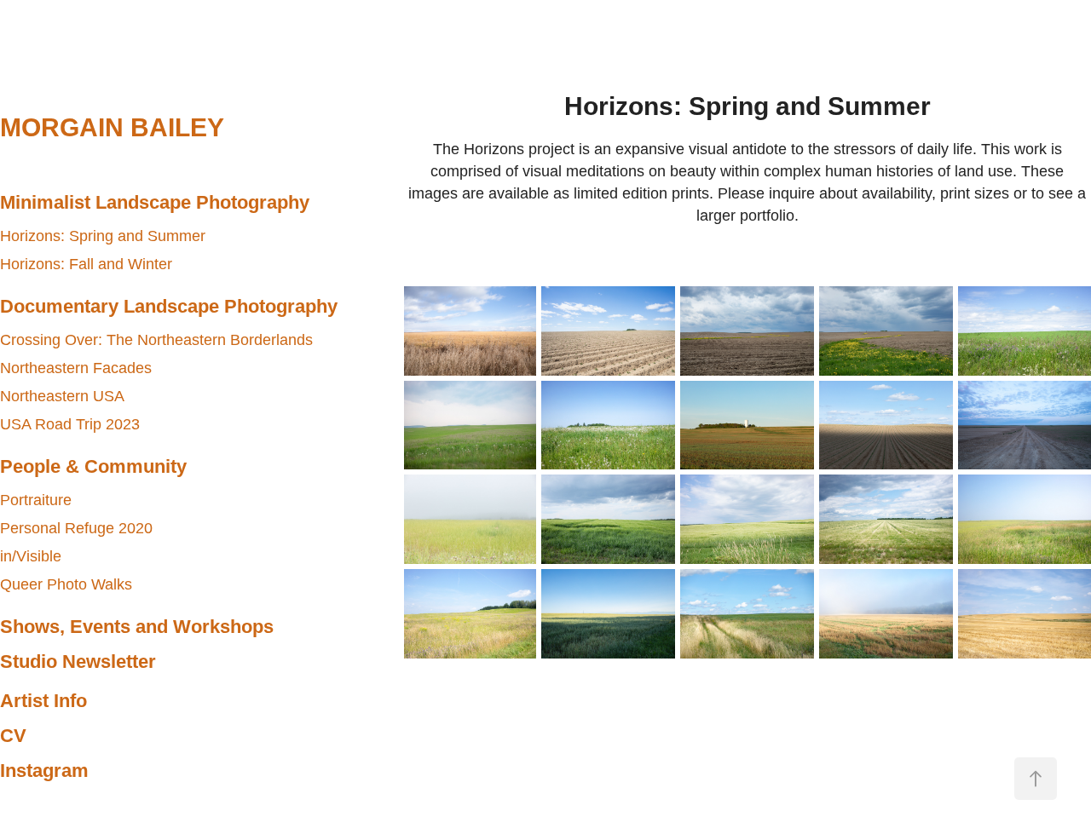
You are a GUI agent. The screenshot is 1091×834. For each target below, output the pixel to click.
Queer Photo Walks (66, 584)
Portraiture (36, 500)
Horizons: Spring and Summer (102, 235)
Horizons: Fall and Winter (86, 264)
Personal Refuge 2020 (76, 528)
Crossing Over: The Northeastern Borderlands (156, 339)
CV (13, 735)
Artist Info (43, 700)
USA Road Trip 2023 (70, 424)
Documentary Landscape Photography (169, 306)
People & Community (93, 466)
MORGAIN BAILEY (112, 127)
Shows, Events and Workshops (137, 626)
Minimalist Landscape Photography (154, 202)
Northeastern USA (62, 396)
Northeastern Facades (76, 368)
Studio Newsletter (78, 661)
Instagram (44, 770)
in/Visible (30, 556)
